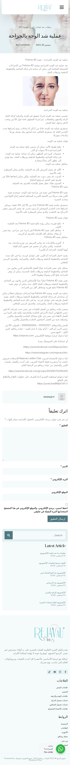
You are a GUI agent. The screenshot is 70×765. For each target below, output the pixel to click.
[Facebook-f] (65, 672)
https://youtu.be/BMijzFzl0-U (52, 383)
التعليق (63, 425)
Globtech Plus (35, 760)
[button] (61, 7)
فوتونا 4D (23, 27)
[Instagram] (60, 672)
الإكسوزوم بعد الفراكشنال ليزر (52, 573)
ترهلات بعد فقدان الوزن (40, 27)
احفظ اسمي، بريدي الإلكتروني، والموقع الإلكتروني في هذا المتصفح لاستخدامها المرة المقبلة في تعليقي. (36, 510)
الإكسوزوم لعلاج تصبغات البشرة (52, 602)
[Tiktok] (49, 672)
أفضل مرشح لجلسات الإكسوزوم (52, 563)
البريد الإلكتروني (59, 479)
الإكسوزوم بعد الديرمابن (55, 582)
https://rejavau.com (23, 335)
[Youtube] (54, 672)
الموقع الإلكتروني (59, 492)
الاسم (64, 466)
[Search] (9, 535)
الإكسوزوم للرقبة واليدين (55, 592)
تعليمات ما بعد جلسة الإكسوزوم (52, 553)
